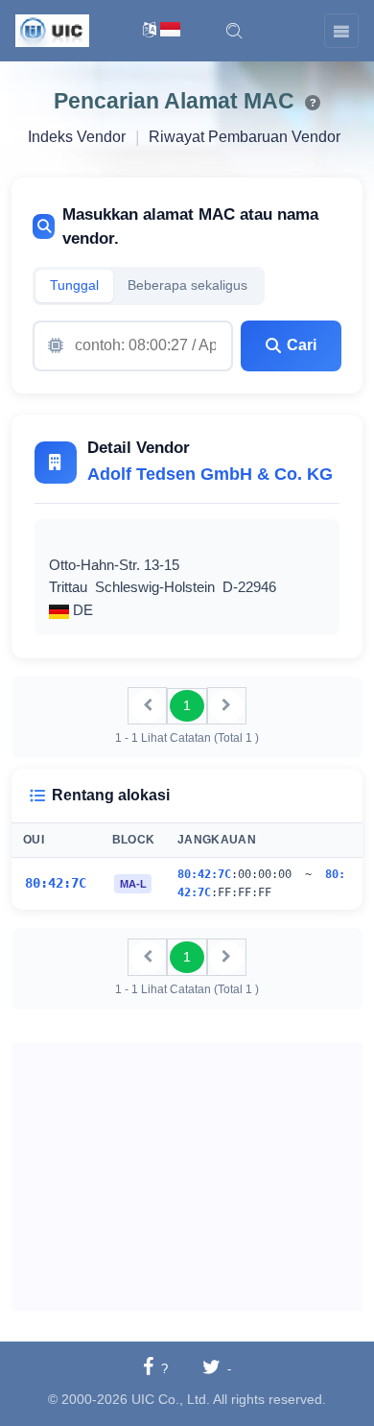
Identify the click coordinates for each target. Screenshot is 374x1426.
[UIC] (52, 29)
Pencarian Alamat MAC (174, 100)
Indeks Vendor (77, 137)
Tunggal (74, 285)
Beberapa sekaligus (187, 285)
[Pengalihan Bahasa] (161, 31)
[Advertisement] (187, 1176)
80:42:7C (55, 883)
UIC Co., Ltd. (170, 1399)
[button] (234, 31)
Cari (301, 345)
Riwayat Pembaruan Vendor (244, 137)
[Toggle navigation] (341, 30)
